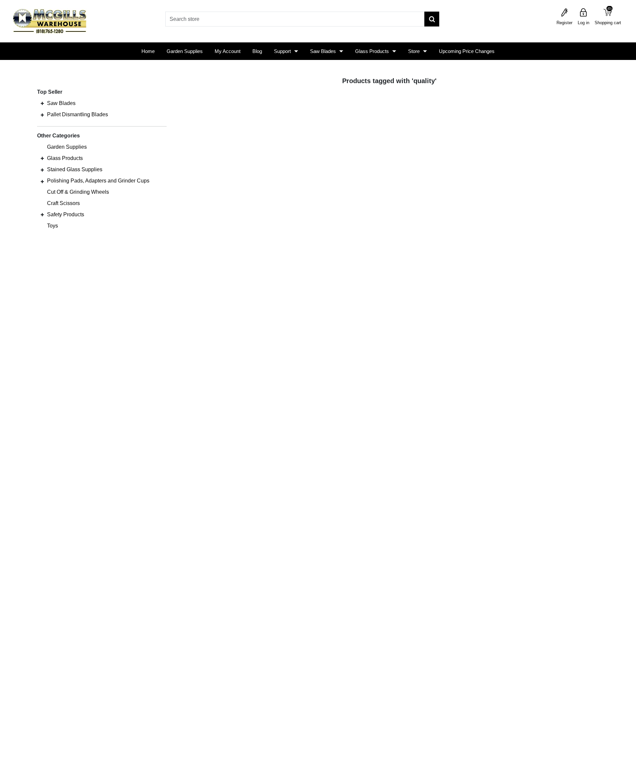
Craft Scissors (63, 203)
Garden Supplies (185, 51)
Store (414, 51)
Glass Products (372, 51)
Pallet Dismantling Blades (77, 114)
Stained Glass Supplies (74, 169)
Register (564, 22)
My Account (227, 51)
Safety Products (65, 214)
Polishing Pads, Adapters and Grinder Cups (98, 180)
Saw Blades (323, 51)
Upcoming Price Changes (467, 51)
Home (148, 51)
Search (431, 19)
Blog (257, 51)
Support (282, 51)
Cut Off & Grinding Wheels (78, 192)
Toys (52, 226)
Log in (583, 22)
